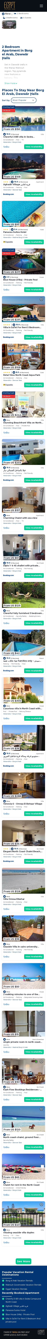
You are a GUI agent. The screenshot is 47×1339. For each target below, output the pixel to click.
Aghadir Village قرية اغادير (16, 184)
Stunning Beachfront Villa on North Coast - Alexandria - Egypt (22, 423)
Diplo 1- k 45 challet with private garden (20, 566)
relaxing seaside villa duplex (18, 1232)
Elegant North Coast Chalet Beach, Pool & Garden (22, 852)
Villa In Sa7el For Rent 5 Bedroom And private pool (21, 328)
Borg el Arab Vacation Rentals (19, 1280)
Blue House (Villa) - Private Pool (20, 280)
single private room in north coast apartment (21, 1043)
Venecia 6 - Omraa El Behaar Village (22, 804)
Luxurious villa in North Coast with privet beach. (21, 709)
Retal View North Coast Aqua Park (21, 375)
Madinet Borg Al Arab (20, 237)
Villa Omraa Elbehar (14, 899)
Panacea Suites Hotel (14, 232)
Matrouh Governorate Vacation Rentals (23, 1285)
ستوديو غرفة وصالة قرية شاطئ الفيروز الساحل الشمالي (20, 757)
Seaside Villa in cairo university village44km (20, 947)
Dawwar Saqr (17, 190)
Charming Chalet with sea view (20, 518)
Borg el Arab (17, 142)
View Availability (33, 146)
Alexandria (7, 142)
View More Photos (9, 22)
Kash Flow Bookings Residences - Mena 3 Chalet (21, 1090)
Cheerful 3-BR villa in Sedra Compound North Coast (18, 138)
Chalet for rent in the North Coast (21, 1185)
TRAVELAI (14, 1332)
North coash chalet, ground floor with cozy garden (21, 1138)
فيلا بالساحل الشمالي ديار (14, 470)
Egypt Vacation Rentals (16, 1289)
